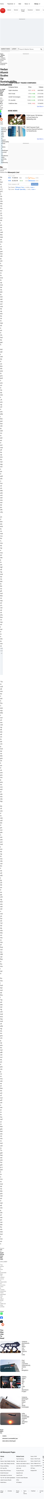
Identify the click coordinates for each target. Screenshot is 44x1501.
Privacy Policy (17, 1491)
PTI (1, 1250)
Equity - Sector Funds (35, 1461)
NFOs (17, 1480)
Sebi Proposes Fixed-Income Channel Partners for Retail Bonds (34, 129)
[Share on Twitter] (1, 1321)
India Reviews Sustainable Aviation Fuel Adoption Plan (25, 1418)
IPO (1, 1468)
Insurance (30, 10)
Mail (20, 4)
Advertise (10, 1491)
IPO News (8, 1470)
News (26, 4)
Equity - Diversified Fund (36, 1465)
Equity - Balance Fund (35, 1463)
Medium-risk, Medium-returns (23, 1463)
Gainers (38, 10)
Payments (10, 4)
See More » (40, 139)
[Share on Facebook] (1, 1317)
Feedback (33, 1491)
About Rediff (1, 1491)
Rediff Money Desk (2, 91)
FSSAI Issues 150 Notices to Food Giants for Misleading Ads (34, 117)
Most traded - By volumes (6, 1475)
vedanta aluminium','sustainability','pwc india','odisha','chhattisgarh (10, 1436)
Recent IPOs (3, 1470)
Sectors (16, 10)
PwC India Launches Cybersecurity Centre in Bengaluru (26, 1365)
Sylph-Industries (13, 90)
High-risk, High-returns (21, 1461)
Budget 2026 (34, 1470)
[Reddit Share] (2, 1324)
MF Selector (19, 1482)
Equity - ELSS (34, 1456)
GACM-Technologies (14, 97)
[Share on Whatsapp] (1, 1313)
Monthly (13, 1461)
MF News (33, 1468)
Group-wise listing (4, 1466)
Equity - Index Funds (35, 1458)
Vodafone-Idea (12, 103)
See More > (40, 106)
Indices (9, 10)
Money (36, 4)
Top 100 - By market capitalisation (7, 1477)
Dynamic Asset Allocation (22, 1477)
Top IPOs (5, 1468)
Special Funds (19, 1473)
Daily (6, 1461)
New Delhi (1, 94)
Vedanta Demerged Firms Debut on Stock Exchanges (25, 1402)
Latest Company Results (5, 1480)
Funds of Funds (20, 1470)
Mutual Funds (23, 10)
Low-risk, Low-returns (21, 1466)
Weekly (8, 1461)
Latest (14, 49)
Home (2, 4)
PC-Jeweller (11, 100)
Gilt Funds (18, 1468)
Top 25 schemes (20, 1459)
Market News (5, 49)
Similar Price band (4, 1473)
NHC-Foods (11, 93)
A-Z (1, 1459)
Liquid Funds (19, 1475)
